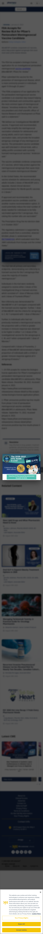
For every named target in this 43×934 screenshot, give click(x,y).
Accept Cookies (21, 930)
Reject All (21, 924)
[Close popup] (37, 456)
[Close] (40, 892)
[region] (21, 911)
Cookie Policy (36, 914)
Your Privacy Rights (21, 918)
